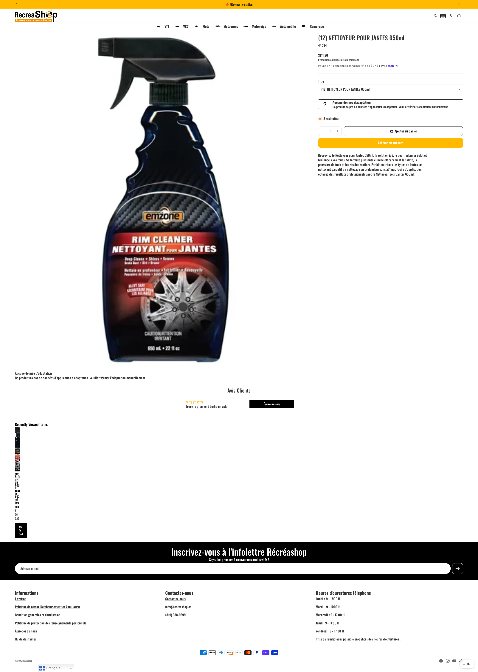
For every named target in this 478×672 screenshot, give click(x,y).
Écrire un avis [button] (272, 404)
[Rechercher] (435, 16)
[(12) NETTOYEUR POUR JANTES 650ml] (17, 449)
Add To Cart (21, 530)
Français (52, 668)
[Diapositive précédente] (16, 4)
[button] (443, 15)
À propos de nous (26, 631)
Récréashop (27, 660)
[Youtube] (454, 661)
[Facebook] (441, 661)
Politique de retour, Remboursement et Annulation (47, 606)
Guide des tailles (25, 639)
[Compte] (451, 16)
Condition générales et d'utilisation (37, 614)
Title (321, 81)
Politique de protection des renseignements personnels (50, 623)
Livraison (20, 598)
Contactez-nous (175, 598)
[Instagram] (448, 661)
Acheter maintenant (390, 142)
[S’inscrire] (457, 568)
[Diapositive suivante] (459, 4)
